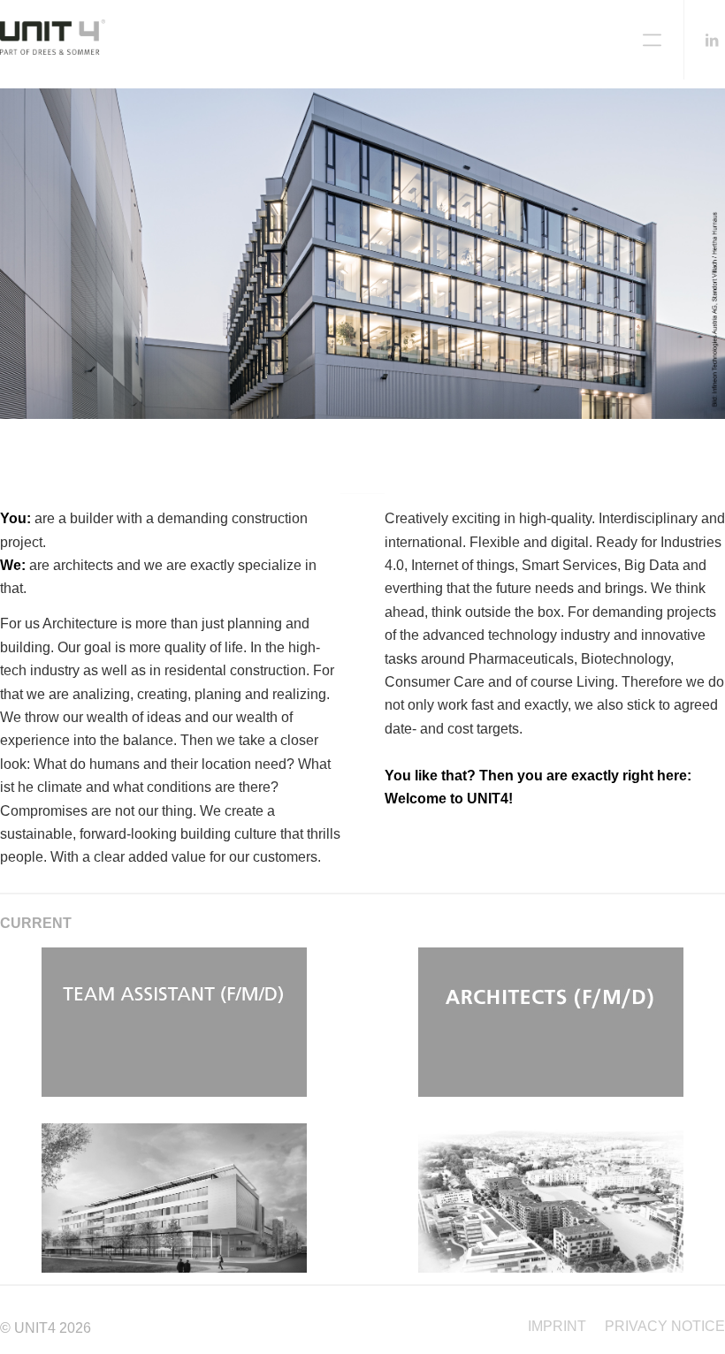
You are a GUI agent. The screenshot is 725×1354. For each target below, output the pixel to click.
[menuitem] (557, 1326)
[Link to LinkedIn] (711, 40)
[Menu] (652, 40)
